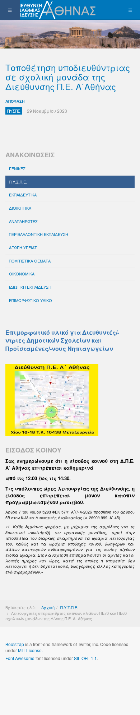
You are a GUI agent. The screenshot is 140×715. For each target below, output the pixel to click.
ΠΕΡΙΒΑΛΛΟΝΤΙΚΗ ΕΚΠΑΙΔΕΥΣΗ (38, 234)
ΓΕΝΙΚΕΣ (17, 168)
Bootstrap (14, 644)
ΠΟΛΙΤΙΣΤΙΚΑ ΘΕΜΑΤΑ (30, 261)
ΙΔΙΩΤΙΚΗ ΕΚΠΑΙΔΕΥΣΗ (30, 287)
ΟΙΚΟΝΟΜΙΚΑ (21, 274)
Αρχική (48, 607)
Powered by (38, 677)
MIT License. (30, 650)
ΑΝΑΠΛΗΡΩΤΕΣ (23, 221)
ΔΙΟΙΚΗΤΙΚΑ (20, 208)
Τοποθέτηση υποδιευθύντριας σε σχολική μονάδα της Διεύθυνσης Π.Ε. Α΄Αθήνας (67, 77)
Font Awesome (19, 658)
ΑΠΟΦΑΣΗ (15, 101)
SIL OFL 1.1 (85, 658)
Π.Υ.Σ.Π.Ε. (18, 182)
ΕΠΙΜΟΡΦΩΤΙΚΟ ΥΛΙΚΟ (30, 300)
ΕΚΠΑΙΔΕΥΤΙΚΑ (23, 195)
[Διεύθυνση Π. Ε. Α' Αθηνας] (49, 10)
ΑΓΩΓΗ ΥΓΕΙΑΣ (23, 247)
